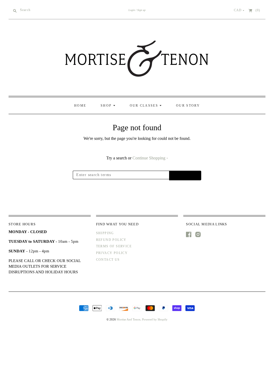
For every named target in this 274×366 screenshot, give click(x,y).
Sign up (141, 10)
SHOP (107, 105)
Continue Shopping (150, 158)
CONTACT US (108, 260)
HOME (80, 105)
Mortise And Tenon (128, 319)
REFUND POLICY (111, 240)
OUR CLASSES (145, 105)
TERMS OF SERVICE (114, 246)
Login (131, 10)
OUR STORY (188, 105)
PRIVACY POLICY (112, 253)
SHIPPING (105, 233)
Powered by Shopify (155, 319)
